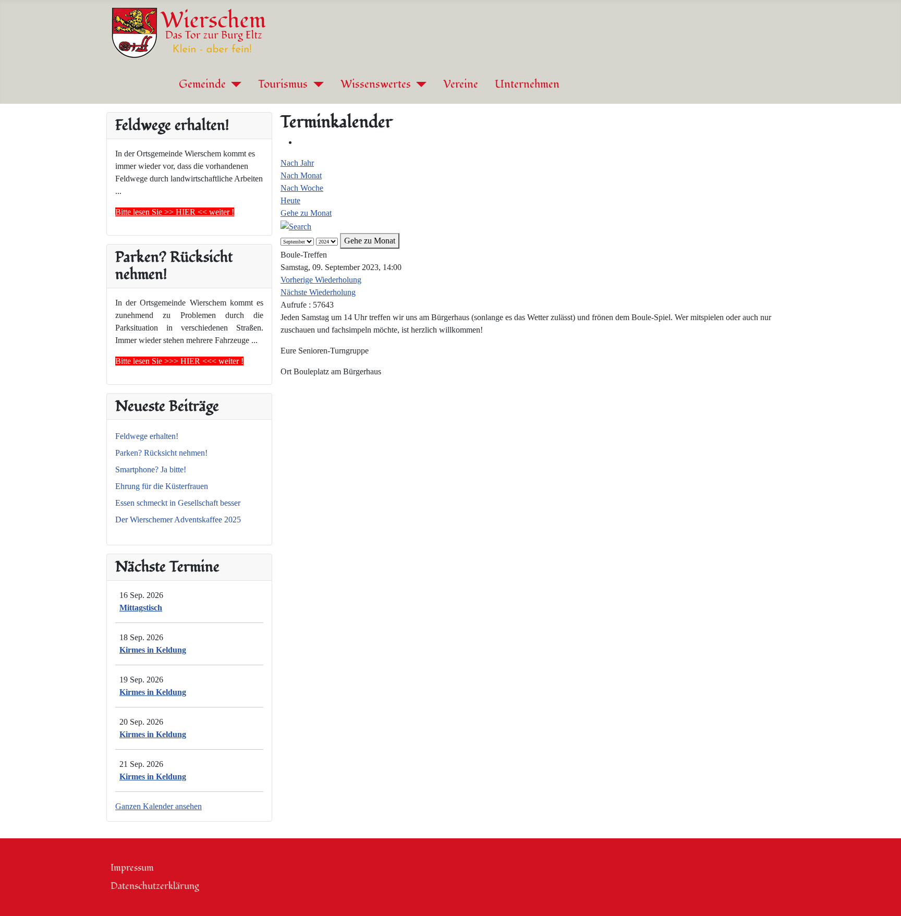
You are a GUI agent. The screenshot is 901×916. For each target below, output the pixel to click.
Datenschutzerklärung (155, 886)
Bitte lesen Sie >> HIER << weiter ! (174, 211)
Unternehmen (527, 84)
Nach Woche (302, 188)
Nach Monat (301, 175)
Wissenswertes (375, 84)
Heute (290, 200)
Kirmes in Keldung (152, 649)
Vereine (460, 84)
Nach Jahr (297, 162)
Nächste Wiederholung (318, 292)
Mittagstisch (140, 607)
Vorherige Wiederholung (321, 279)
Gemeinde (202, 84)
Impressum (132, 867)
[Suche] (296, 225)
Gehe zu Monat (306, 213)
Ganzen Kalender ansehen (158, 806)
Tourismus (283, 84)
